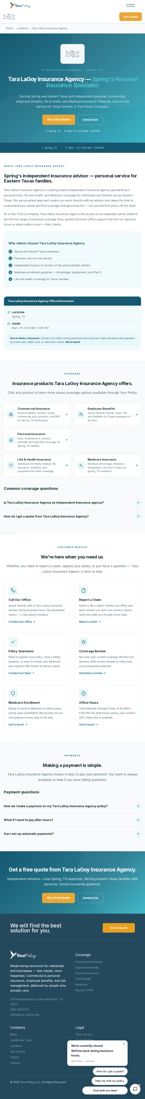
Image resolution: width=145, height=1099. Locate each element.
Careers (15, 1062)
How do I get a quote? (110, 1071)
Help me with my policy (109, 1080)
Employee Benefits (87, 967)
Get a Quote (130, 16)
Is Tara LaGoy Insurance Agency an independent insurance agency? (54, 502)
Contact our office (20, 621)
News (13, 1034)
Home (9, 28)
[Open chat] (135, 1089)
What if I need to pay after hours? (28, 820)
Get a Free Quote (58, 119)
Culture (14, 1057)
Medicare (81, 984)
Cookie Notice (84, 1040)
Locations (22, 28)
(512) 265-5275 (19, 1009)
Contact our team (19, 673)
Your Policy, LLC (30, 1082)
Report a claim (88, 621)
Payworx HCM (84, 990)
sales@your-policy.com (24, 1014)
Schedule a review (91, 673)
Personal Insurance (87, 973)
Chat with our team (105, 1090)
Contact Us (90, 119)
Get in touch (72, 341)
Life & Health (83, 978)
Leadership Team (21, 1040)
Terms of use (83, 1034)
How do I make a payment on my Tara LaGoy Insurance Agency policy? (56, 806)
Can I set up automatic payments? (29, 834)
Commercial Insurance (89, 961)
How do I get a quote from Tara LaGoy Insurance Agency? (46, 516)
